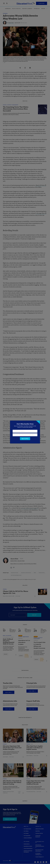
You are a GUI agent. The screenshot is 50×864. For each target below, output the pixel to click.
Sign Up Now (25, 438)
